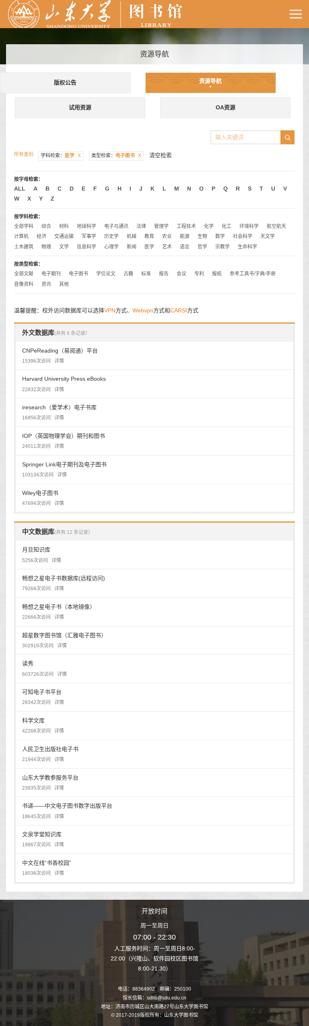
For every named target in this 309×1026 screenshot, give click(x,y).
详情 (59, 361)
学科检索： (61, 155)
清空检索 (160, 155)
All (19, 188)
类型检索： (116, 155)
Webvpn (142, 310)
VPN (109, 310)
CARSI (178, 310)
